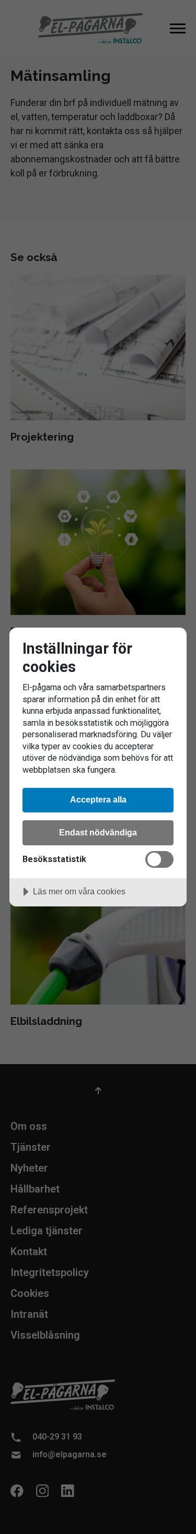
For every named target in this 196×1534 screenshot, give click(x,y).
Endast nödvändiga (98, 832)
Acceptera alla (98, 799)
